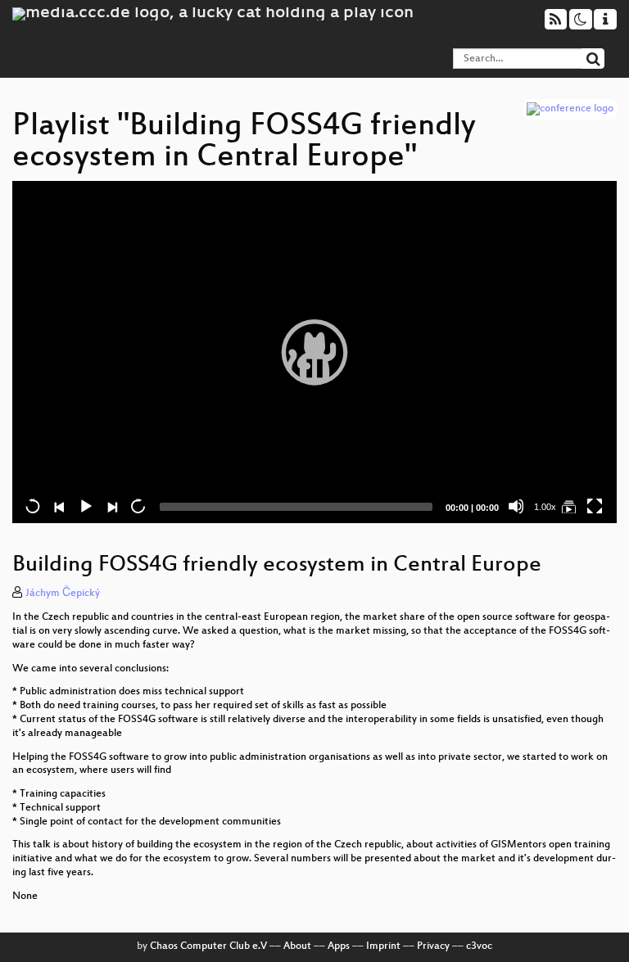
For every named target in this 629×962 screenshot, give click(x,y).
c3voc (479, 946)
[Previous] (59, 506)
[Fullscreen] (594, 506)
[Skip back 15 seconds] (32, 506)
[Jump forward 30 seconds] (137, 506)
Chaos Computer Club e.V (208, 946)
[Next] (111, 506)
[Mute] (516, 506)
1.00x (545, 507)
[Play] (314, 352)
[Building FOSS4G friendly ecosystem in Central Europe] (568, 506)
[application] (314, 352)
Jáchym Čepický (62, 593)
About (297, 946)
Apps (339, 946)
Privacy (433, 946)
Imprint (383, 946)
